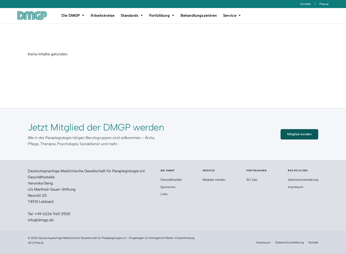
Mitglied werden (214, 179)
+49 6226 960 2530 (52, 214)
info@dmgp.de (41, 220)
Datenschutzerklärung (303, 179)
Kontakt (305, 4)
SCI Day (251, 179)
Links (164, 194)
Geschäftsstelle (171, 179)
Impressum (295, 187)
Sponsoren (168, 187)
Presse (324, 4)
